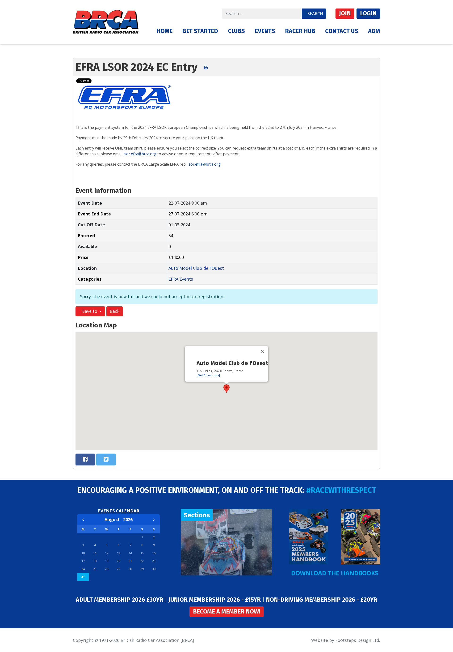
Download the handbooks (334, 573)
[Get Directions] (208, 375)
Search (315, 13)
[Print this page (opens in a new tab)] (206, 67)
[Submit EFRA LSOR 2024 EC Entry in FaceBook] (85, 459)
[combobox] (262, 14)
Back (114, 311)
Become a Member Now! (226, 611)
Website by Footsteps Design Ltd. (345, 640)
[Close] (262, 351)
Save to (89, 311)
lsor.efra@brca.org (139, 153)
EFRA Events (180, 279)
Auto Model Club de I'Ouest (196, 268)
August (114, 519)
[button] (200, 31)
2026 (128, 519)
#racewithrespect (341, 490)
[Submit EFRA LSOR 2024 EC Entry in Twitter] (106, 459)
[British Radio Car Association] (105, 21)
